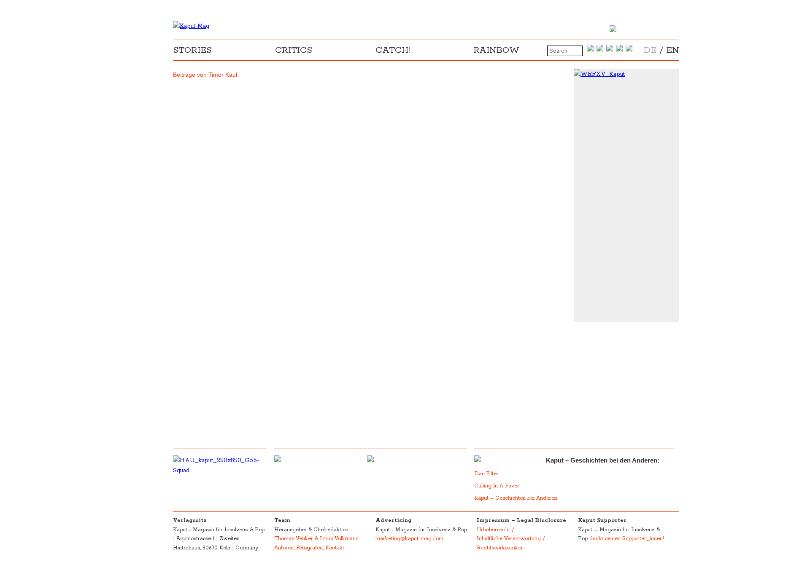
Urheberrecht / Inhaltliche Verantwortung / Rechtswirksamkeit (511, 539)
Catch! (392, 50)
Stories (192, 50)
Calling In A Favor (496, 486)
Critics (293, 50)
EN (672, 50)
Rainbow (496, 50)
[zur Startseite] (191, 26)
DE (650, 50)
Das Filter (487, 474)
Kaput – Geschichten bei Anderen (515, 498)
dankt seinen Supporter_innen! (626, 538)
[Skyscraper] (626, 74)
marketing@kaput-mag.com (409, 538)
